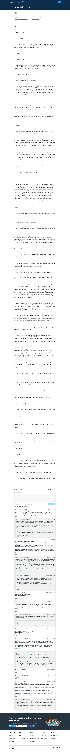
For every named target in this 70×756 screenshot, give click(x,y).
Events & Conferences (34, 738)
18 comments (52, 13)
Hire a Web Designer (13, 743)
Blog (31, 733)
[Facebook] (59, 748)
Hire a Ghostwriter (12, 740)
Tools (50, 1)
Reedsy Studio (44, 733)
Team (20, 735)
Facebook (31, 725)
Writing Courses (33, 736)
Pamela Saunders (25, 675)
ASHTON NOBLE (24, 509)
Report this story (17, 492)
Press (20, 736)
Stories (42, 1)
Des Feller (23, 592)
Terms (12, 750)
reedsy (14, 2)
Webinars (32, 740)
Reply (16, 516)
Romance (16, 15)
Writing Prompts (54, 735)
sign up (21, 504)
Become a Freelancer (23, 738)
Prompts (37, 1)
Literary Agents (54, 736)
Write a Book (43, 735)
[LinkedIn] (57, 748)
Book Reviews (54, 733)
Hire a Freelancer (12, 733)
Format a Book (43, 738)
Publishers (53, 738)
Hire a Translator (12, 741)
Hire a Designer (12, 736)
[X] (54, 748)
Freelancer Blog (33, 741)
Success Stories (22, 740)
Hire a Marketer (12, 738)
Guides (31, 735)
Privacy (15, 750)
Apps (22, 2)
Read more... (17, 552)
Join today (11, 725)
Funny (21, 15)
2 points (19, 509)
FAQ (9, 750)
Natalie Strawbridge (26, 519)
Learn (46, 1)
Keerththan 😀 (24, 628)
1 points (19, 592)
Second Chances (35, 19)
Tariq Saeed (24, 669)
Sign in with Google (21, 725)
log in (25, 504)
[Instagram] (55, 748)
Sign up (55, 1)
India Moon (24, 681)
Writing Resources (44, 740)
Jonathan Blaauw (25, 539)
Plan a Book (43, 736)
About (20, 733)
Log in (59, 1)
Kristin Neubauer (25, 638)
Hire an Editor (11, 735)
